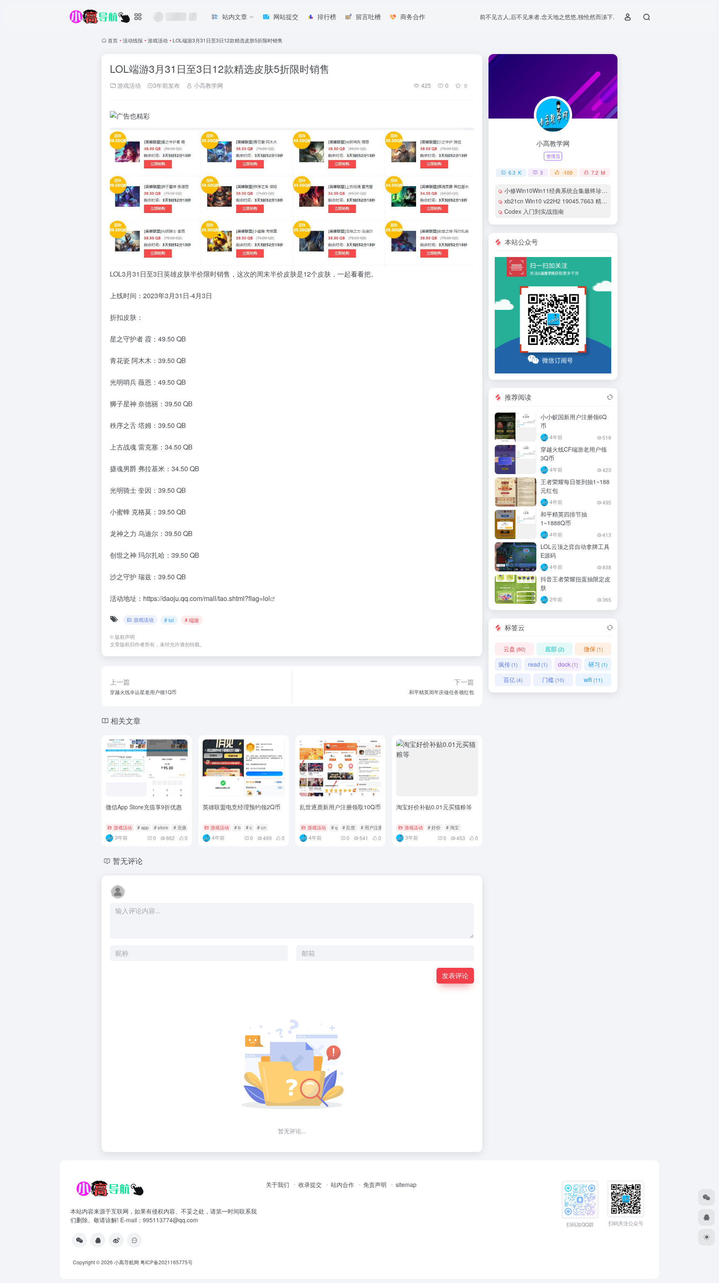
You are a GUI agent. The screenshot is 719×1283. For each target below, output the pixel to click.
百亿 (513, 679)
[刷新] (610, 397)
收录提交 (310, 1184)
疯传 (508, 664)
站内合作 (342, 1184)
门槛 (553, 679)
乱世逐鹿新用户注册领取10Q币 (340, 807)
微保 (593, 649)
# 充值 (180, 827)
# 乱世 (348, 827)
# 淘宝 (452, 827)
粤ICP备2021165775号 (166, 1262)
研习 (597, 664)
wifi (593, 679)
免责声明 (375, 1184)
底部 (554, 649)
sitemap (406, 1184)
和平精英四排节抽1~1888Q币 (563, 518)
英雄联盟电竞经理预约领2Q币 (241, 807)
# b (237, 827)
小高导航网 (126, 1262)
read (538, 664)
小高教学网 (207, 85)
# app (143, 827)
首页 (113, 40)
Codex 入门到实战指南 (534, 211)
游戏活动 (158, 40)
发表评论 (455, 975)
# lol (169, 619)
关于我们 (277, 1184)
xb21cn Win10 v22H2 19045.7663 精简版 (558, 201)
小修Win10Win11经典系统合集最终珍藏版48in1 (566, 190)
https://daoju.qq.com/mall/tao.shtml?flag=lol (206, 598)
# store (161, 827)
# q (334, 827)
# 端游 (192, 619)
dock (568, 664)
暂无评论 (128, 860)
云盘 (514, 649)
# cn (261, 827)
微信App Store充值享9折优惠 (144, 807)
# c (249, 827)
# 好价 (434, 827)
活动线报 (133, 40)
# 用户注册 (372, 827)
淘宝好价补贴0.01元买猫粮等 (434, 807)
